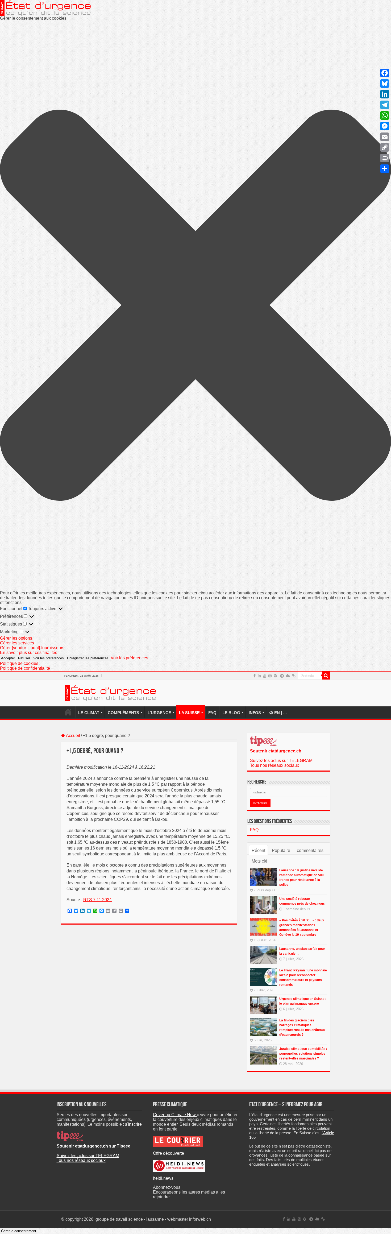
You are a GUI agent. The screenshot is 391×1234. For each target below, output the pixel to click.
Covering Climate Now (175, 1114)
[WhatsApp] (384, 115)
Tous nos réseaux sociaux (274, 765)
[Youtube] (265, 676)
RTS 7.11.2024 (97, 899)
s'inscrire (133, 1124)
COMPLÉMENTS (123, 712)
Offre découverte (168, 1153)
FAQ (212, 712)
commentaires (310, 850)
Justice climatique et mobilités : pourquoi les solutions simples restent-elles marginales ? (303, 1053)
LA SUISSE (189, 712)
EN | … (280, 712)
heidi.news (163, 1178)
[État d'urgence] (110, 692)
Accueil (72, 735)
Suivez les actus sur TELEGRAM (281, 760)
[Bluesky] (287, 676)
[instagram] (270, 676)
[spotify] (275, 676)
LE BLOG (231, 712)
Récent (258, 850)
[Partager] (384, 168)
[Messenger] (384, 126)
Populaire (281, 850)
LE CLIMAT (88, 712)
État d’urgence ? (68, 712)
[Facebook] (254, 676)
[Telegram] (282, 676)
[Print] (384, 158)
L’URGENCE (159, 712)
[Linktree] (294, 676)
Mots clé (259, 861)
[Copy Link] (384, 147)
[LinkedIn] (259, 676)
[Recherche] (326, 676)
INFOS (255, 712)
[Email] (384, 136)
